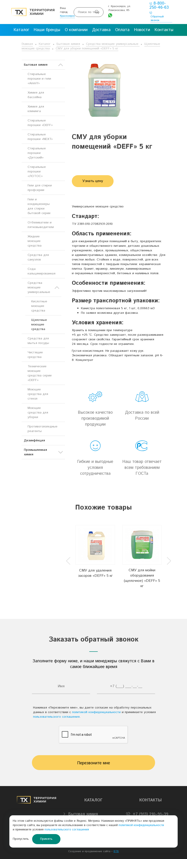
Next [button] (169, 561)
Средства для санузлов (38, 257)
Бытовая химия (68, 44)
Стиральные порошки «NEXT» (40, 136)
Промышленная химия (35, 452)
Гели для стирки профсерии (40, 187)
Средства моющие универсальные (113, 44)
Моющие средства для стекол (38, 394)
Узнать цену (92, 181)
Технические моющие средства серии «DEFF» (40, 373)
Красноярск (67, 16)
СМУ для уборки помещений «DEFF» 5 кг (87, 48)
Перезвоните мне (93, 763)
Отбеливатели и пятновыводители (41, 224)
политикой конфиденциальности (96, 712)
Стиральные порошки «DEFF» (40, 122)
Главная (27, 44)
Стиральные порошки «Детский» (37, 153)
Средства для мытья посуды (38, 340)
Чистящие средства (35, 354)
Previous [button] (68, 561)
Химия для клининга (36, 108)
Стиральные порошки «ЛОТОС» (37, 171)
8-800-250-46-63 (159, 5)
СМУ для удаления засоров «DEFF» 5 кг (95, 573)
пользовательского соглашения (56, 716)
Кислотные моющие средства (39, 306)
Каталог (45, 44)
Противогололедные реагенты (42, 428)
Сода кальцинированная (41, 271)
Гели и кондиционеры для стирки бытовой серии (39, 206)
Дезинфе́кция (34, 440)
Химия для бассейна (36, 94)
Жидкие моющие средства (35, 241)
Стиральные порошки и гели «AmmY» (39, 79)
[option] (95, 557)
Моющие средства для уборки (38, 412)
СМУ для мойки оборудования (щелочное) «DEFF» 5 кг (142, 578)
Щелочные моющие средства (39, 324)
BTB (116, 851)
